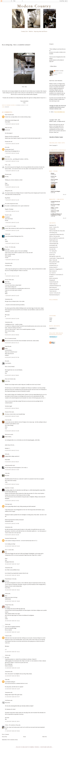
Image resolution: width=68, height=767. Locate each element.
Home (24, 736)
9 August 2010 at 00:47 (12, 461)
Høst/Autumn (52, 287)
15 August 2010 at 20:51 (12, 721)
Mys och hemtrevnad (9, 338)
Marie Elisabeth (8, 114)
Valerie (6, 234)
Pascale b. (7, 214)
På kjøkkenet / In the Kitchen (55, 274)
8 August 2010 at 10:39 (12, 430)
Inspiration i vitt (8, 487)
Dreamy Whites (8, 279)
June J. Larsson (8, 549)
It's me (6, 156)
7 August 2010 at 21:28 (12, 170)
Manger (52, 173)
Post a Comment (5, 734)
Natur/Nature (52, 263)
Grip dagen (7, 504)
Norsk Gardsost (54, 179)
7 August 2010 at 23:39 (12, 276)
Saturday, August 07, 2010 (22, 105)
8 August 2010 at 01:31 (12, 342)
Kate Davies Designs (55, 204)
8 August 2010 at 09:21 (12, 408)
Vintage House (8, 604)
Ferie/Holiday (52, 245)
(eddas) (6, 593)
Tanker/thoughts (52, 243)
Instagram (51, 44)
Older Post (44, 736)
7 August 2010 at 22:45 (12, 222)
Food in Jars (53, 176)
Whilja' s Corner (54, 207)
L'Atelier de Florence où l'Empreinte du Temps (56, 214)
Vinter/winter (52, 291)
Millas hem (7, 127)
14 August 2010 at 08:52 (12, 675)
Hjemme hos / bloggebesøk (55, 269)
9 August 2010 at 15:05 (12, 469)
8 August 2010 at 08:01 (12, 375)
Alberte (6, 624)
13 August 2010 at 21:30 (12, 667)
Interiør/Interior (52, 247)
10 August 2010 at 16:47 (12, 564)
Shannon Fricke (8, 411)
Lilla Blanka (7, 700)
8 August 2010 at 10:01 (12, 416)
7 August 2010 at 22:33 (12, 211)
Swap (50, 276)
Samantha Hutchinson (9, 538)
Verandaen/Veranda (53, 289)
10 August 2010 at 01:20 (12, 546)
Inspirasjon (51, 225)
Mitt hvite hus (8, 434)
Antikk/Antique (52, 283)
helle (6, 454)
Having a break (52, 267)
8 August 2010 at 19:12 (12, 450)
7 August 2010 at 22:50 (12, 230)
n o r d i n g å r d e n (9, 226)
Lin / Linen (51, 272)
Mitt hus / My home (53, 236)
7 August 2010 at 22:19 (12, 200)
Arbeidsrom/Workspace (54, 285)
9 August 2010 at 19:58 (12, 523)
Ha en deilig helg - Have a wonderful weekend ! (16, 45)
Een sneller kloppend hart (10, 203)
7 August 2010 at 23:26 (12, 243)
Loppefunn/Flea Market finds (55, 234)
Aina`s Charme (52, 241)
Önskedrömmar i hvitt (9, 578)
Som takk (51, 249)
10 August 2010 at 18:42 (12, 589)
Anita (6, 473)
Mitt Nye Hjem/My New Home (56, 230)
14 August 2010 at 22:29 (12, 688)
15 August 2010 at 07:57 (12, 696)
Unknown (7, 635)
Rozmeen (7, 174)
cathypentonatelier (9, 465)
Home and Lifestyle (9, 378)
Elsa (6, 361)
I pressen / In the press (54, 292)
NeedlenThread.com (55, 201)
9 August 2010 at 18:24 (12, 484)
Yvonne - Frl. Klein (9, 247)
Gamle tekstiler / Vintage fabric (55, 258)
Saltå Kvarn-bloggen (55, 191)
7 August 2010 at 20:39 (12, 124)
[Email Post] (28, 105)
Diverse (51, 254)
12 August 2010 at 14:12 (12, 651)
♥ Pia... (6, 164)
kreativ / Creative (53, 227)
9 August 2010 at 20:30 (12, 534)
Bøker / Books (52, 260)
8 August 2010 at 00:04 (12, 334)
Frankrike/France (53, 265)
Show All (64, 194)
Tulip (6, 679)
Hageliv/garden (52, 239)
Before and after (52, 278)
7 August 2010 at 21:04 (12, 161)
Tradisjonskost (54, 182)
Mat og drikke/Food (53, 261)
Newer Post (4, 736)
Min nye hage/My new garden (55, 238)
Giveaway (51, 252)
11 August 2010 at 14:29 (12, 632)
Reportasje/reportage (53, 294)
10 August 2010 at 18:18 (12, 575)
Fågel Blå (7, 346)
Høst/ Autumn (52, 271)
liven (6, 147)
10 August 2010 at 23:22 (12, 620)
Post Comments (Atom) (13, 739)
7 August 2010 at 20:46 (12, 153)
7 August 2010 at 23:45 (12, 295)
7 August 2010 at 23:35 (12, 259)
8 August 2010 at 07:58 (12, 357)
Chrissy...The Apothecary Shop (11, 725)
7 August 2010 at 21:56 (12, 187)
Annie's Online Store (9, 532)
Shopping (51, 280)
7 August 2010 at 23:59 (12, 318)
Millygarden (7, 190)
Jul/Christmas (52, 232)
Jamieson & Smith (55, 210)
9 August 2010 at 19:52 (12, 500)
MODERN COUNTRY (59, 70)
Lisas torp (7, 419)
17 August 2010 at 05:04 (12, 731)
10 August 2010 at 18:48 (12, 601)
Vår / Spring (52, 250)
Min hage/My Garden (53, 256)
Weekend (51, 229)
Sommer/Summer (53, 281)
